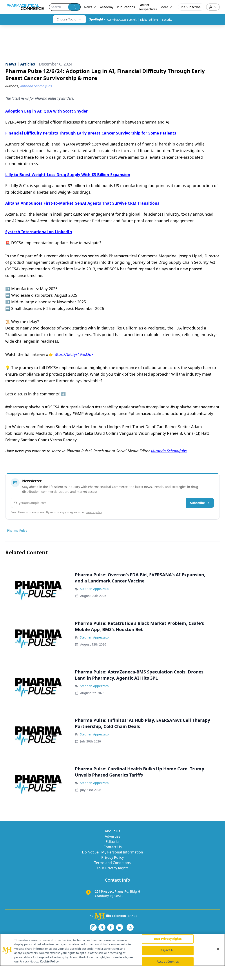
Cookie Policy (49, 961)
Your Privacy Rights (113, 868)
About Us (112, 831)
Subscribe (197, 503)
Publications (126, 7)
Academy (106, 7)
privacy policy (93, 512)
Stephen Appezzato (94, 589)
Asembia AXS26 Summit (121, 20)
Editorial (113, 841)
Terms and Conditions (112, 862)
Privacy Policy (112, 857)
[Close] (218, 949)
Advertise (112, 836)
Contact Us (112, 846)
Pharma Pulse (17, 530)
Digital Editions (149, 20)
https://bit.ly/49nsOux (73, 354)
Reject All (167, 950)
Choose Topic (66, 19)
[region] (112, 950)
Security (167, 20)
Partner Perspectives (147, 7)
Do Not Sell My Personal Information (112, 852)
